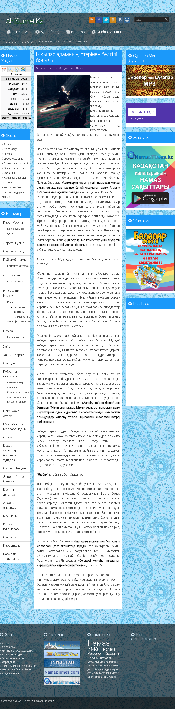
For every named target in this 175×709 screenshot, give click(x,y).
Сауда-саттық (13, 251)
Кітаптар (78, 32)
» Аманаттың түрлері (15, 163)
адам (108, 657)
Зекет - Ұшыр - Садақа (14, 479)
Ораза (8, 437)
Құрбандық (11, 546)
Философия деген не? (18, 321)
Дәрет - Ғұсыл (13, 243)
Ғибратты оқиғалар (10, 374)
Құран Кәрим (13, 222)
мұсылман (94, 661)
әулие (101, 669)
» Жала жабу (9, 149)
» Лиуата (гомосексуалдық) (16, 650)
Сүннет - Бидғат (14, 468)
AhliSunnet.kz (24, 21)
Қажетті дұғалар (9, 492)
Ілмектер (136, 119)
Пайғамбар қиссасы (18, 266)
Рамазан (96, 653)
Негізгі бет (20, 32)
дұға (103, 661)
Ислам (115, 673)
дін (118, 654)
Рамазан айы (101, 676)
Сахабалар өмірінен (18, 392)
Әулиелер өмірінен (17, 397)
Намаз (8, 331)
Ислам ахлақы (15, 281)
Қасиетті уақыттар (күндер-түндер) (10, 453)
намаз (109, 649)
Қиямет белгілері (22, 316)
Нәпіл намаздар (16, 337)
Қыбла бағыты (109, 32)
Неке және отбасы (11, 413)
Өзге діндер (12, 363)
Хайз (6, 347)
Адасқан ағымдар (9, 505)
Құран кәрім (111, 669)
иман (95, 648)
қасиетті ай (106, 665)
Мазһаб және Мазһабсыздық (14, 426)
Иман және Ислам (11, 293)
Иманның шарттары (19, 309)
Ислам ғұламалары (12, 526)
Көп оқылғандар (142, 112)
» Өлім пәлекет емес (14, 168)
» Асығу (6, 144)
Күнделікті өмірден (17, 401)
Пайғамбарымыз (15, 260)
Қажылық (10, 516)
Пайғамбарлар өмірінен (15, 385)
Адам (91, 673)
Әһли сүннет (96, 657)
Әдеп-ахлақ (11, 275)
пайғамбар (112, 662)
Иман (10, 302)
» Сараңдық (9, 172)
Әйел (91, 676)
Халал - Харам (13, 355)
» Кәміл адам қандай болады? (18, 665)
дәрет (91, 669)
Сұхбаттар (27, 41)
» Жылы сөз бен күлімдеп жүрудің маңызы (13, 192)
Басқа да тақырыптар (12, 556)
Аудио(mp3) (50, 32)
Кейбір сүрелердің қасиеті (16, 231)
